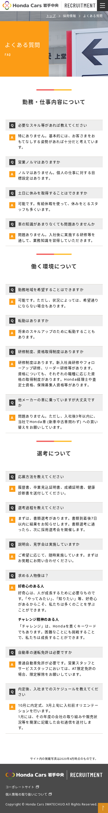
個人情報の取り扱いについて (26, 794)
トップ (51, 16)
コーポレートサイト (20, 787)
